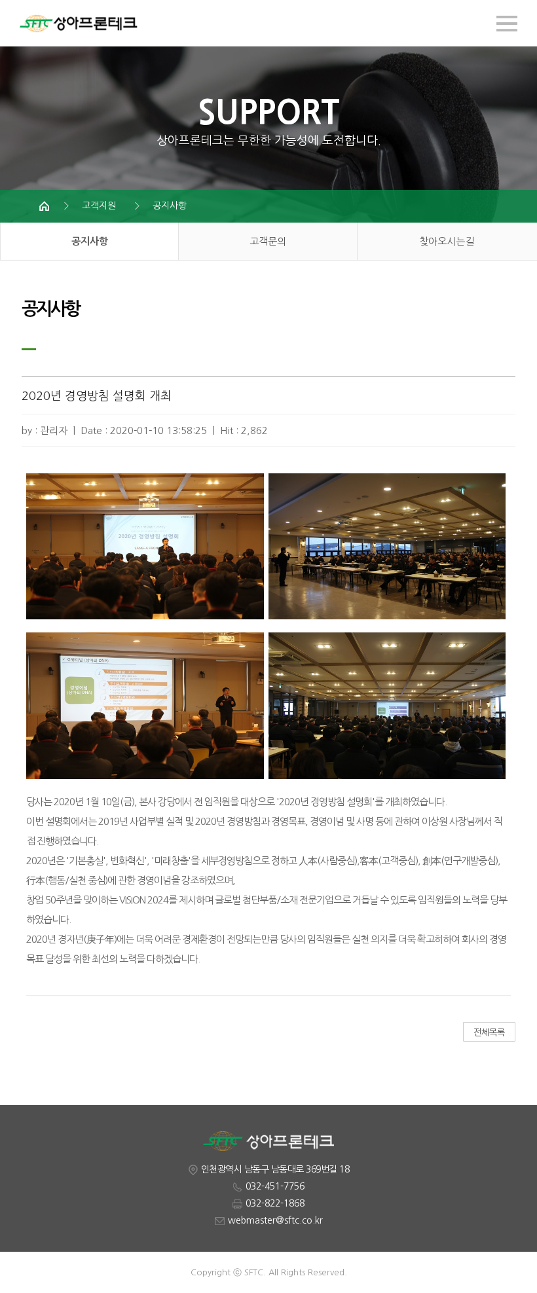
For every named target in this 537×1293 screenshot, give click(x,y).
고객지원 (99, 205)
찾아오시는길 (446, 241)
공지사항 (170, 205)
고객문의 (268, 241)
